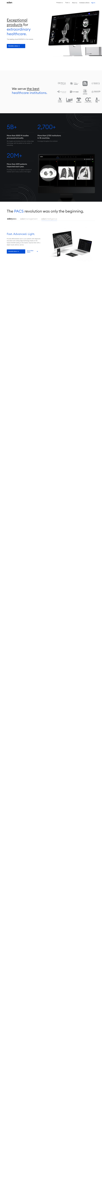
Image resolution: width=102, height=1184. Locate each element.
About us (74, 2)
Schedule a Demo (84, 2)
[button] (60, 3)
